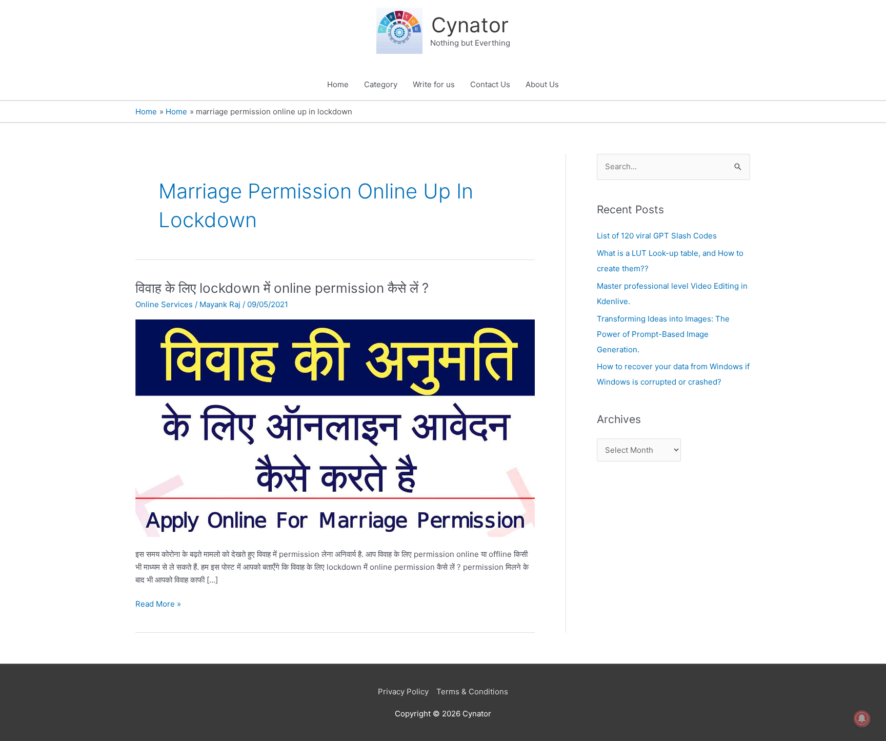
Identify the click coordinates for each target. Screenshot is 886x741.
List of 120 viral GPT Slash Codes (657, 236)
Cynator (470, 24)
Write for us (434, 84)
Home (338, 84)
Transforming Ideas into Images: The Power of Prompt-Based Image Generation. (663, 334)
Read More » (158, 603)
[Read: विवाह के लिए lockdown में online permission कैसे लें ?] (335, 427)
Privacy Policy (403, 691)
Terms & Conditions (472, 691)
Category (380, 84)
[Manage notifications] (862, 718)
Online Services (164, 304)
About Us (542, 84)
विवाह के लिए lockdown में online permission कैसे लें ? (282, 288)
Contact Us (490, 84)
